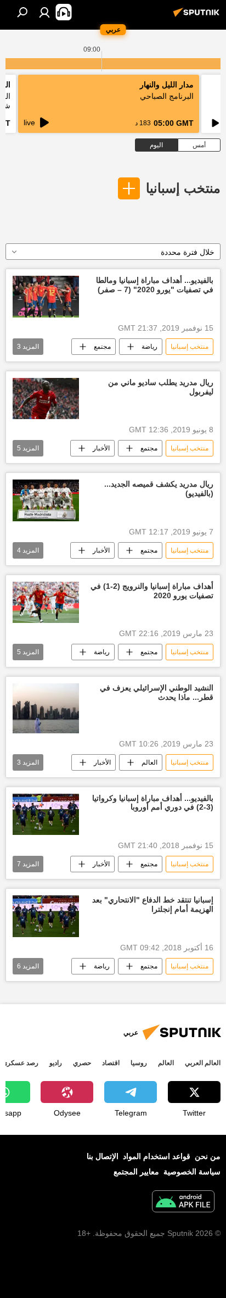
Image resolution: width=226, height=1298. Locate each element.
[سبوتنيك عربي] (198, 16)
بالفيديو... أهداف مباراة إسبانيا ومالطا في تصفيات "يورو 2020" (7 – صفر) (154, 285)
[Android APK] (183, 1202)
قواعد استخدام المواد (156, 1156)
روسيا (139, 1063)
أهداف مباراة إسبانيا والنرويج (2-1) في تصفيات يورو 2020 (152, 591)
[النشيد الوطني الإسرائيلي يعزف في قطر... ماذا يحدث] (46, 708)
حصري (82, 1063)
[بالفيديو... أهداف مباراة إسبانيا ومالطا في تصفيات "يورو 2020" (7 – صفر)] (46, 296)
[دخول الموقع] (44, 12)
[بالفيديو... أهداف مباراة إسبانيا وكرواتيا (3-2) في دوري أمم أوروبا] (46, 814)
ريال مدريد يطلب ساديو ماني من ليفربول (160, 387)
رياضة (149, 346)
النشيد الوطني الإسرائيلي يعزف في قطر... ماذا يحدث (156, 692)
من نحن (208, 1156)
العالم (149, 762)
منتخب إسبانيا (183, 188)
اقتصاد (111, 1063)
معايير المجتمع (136, 1171)
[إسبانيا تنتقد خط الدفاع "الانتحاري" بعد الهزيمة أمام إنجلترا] (46, 916)
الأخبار (101, 448)
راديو (55, 1063)
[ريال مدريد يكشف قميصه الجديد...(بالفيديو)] (46, 500)
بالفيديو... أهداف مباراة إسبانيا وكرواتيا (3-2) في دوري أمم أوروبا (152, 803)
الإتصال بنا (102, 1156)
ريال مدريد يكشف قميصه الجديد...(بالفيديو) (158, 489)
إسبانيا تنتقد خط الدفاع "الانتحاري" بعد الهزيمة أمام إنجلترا (152, 904)
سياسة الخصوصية (192, 1171)
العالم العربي (203, 1063)
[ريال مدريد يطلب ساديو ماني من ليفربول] (46, 398)
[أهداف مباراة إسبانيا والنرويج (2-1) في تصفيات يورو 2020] (46, 602)
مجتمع (102, 346)
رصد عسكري (20, 1063)
